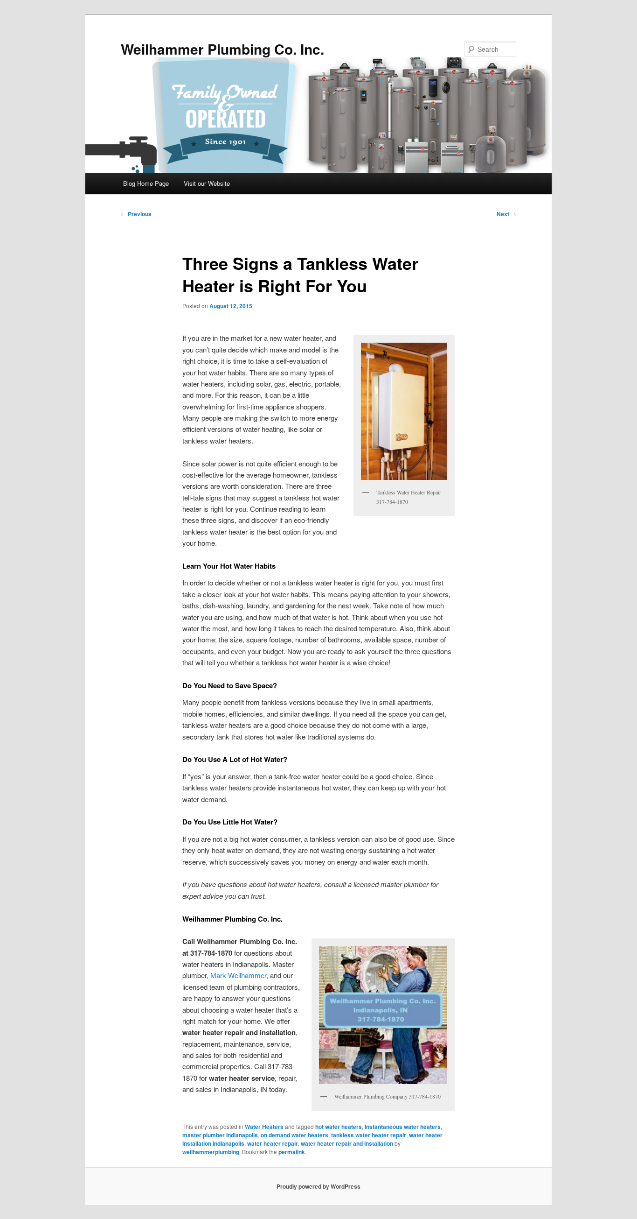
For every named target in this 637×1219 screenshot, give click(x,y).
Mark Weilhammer (238, 975)
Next (506, 214)
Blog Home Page (146, 183)
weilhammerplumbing (210, 1152)
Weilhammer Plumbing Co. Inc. (222, 49)
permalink (291, 1152)
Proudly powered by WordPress (318, 1186)
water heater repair (272, 1143)
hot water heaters (338, 1126)
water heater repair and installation (347, 1143)
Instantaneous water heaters (403, 1126)
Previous (136, 214)
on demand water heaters (294, 1135)
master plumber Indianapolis (220, 1135)
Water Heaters (264, 1126)
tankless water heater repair (368, 1135)
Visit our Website (207, 183)
